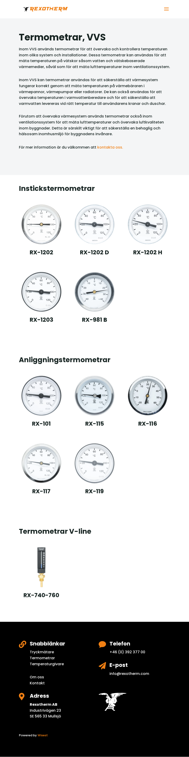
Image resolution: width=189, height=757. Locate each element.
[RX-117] (41, 463)
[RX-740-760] (41, 567)
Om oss (37, 677)
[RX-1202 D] (94, 224)
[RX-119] (94, 463)
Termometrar (42, 658)
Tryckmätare (42, 652)
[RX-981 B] (94, 292)
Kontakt (37, 683)
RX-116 (147, 424)
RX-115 (94, 424)
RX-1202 (41, 252)
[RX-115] (94, 395)
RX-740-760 (41, 595)
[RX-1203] (41, 292)
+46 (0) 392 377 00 (127, 652)
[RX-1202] (41, 224)
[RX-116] (147, 395)
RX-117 (41, 491)
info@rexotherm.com (129, 673)
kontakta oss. (109, 147)
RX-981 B (94, 320)
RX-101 (41, 424)
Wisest (43, 735)
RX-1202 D (94, 252)
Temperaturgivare (47, 664)
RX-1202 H (147, 252)
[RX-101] (41, 395)
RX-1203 (41, 320)
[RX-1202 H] (147, 224)
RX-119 (94, 491)
